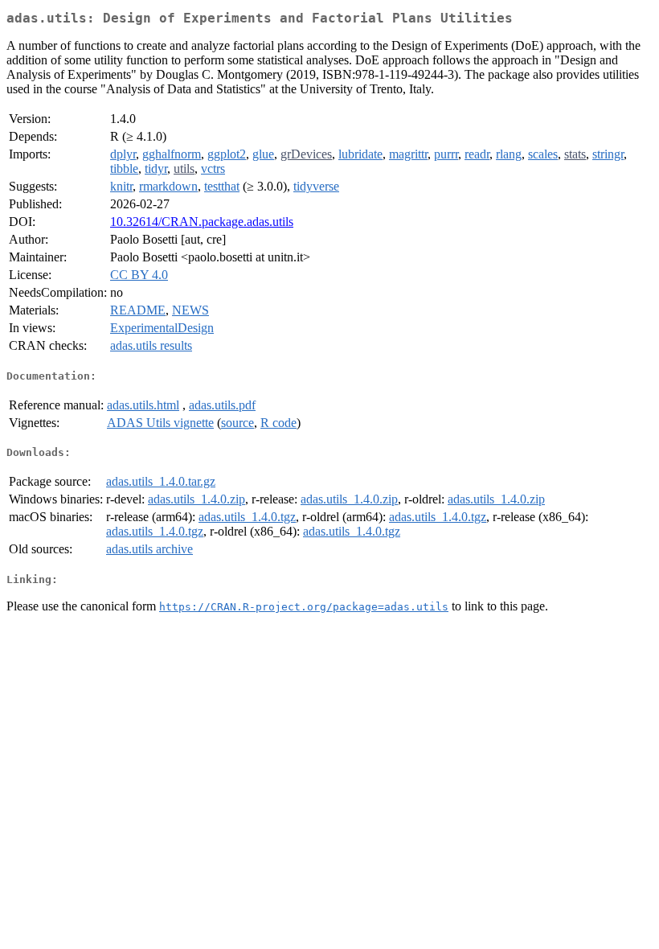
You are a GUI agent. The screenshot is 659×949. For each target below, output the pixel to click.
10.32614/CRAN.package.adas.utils (201, 221)
